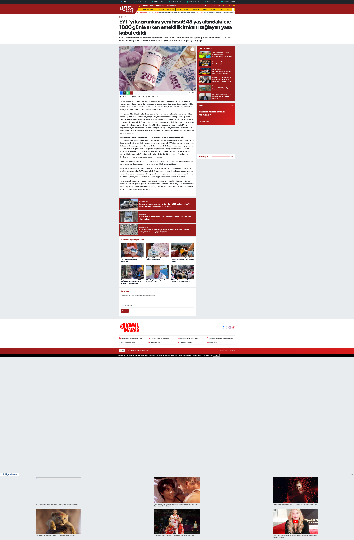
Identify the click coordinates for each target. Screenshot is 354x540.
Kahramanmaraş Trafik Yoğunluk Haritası (221, 338)
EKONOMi (122, 17)
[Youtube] (233, 327)
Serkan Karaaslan (126, 97)
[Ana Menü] (233, 6)
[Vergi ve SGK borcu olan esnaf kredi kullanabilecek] (157, 249)
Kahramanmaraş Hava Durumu (160, 338)
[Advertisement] (216, 139)
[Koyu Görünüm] (224, 6)
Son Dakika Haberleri (186, 342)
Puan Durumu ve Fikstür (128, 342)
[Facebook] (223, 327)
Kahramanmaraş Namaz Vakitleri (189, 338)
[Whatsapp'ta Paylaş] (128, 93)
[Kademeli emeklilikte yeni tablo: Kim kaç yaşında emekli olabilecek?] (132, 249)
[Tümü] (232, 106)
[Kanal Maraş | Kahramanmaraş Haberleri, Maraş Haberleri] (126, 9)
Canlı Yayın (172, 6)
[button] (233, 9)
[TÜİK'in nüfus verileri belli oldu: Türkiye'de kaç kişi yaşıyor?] (182, 271)
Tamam (216, 355)
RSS (123, 350)
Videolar (161, 6)
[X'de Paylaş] (124, 93)
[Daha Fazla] (131, 93)
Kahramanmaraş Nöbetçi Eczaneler (132, 338)
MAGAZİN (196, 9)
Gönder (124, 311)
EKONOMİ (170, 9)
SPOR (179, 9)
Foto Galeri (149, 6)
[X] (226, 327)
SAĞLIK (205, 9)
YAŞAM (221, 9)
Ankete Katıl (204, 121)
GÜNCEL (161, 9)
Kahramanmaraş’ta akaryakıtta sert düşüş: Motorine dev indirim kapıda (182, 259)
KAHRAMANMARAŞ (149, 9)
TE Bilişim (232, 350)
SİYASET (187, 9)
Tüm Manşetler (155, 342)
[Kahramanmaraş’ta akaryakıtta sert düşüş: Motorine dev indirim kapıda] (182, 249)
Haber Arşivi (213, 342)
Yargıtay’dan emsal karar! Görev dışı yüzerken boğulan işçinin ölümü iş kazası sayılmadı (132, 281)
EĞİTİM (213, 9)
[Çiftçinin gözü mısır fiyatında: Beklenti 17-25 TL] (157, 271)
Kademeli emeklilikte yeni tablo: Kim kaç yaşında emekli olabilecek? (132, 259)
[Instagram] (229, 327)
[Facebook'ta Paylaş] (121, 93)
